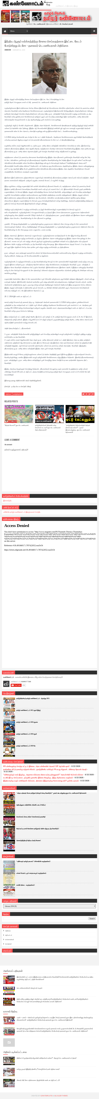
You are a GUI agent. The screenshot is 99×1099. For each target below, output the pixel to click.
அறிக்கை (8, 394)
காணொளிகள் (9, 939)
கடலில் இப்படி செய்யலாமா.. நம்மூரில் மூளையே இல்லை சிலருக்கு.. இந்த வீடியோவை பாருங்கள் (38, 777)
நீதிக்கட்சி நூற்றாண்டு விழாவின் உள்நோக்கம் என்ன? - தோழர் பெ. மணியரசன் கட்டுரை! (46, 1058)
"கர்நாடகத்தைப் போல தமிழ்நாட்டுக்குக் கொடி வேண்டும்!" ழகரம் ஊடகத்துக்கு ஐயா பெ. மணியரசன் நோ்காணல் (51, 793)
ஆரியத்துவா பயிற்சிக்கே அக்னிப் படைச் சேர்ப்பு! (31, 805)
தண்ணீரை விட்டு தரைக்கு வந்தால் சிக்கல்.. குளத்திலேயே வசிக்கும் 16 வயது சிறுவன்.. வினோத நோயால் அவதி (45, 769)
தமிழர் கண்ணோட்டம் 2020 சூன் (26, 734)
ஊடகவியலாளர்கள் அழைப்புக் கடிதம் (29, 988)
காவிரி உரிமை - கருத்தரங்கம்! (25, 885)
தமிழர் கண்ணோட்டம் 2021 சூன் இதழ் (28, 710)
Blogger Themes (61, 1096)
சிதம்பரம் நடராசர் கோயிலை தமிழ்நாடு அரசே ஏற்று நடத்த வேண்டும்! (37, 829)
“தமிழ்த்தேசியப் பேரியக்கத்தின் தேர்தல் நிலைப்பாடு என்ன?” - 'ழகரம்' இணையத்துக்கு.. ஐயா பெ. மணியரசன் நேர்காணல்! (78, 428)
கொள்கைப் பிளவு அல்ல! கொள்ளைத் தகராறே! (31, 817)
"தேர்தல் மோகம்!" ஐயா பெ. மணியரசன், (17, 425)
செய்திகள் (8, 944)
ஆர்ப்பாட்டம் (8, 935)
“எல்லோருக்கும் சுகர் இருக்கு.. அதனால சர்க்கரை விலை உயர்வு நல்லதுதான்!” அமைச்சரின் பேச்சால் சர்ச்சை (43, 774)
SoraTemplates (46, 1096)
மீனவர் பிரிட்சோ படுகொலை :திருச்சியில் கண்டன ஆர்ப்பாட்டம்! (38, 1080)
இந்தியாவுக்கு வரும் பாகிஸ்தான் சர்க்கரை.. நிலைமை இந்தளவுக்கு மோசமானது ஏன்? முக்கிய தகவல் (41, 780)
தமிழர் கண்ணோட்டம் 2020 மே (26, 746)
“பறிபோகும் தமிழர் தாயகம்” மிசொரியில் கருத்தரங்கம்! (33, 861)
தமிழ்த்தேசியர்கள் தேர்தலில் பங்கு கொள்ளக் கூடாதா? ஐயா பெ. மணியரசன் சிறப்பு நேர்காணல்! (48, 427)
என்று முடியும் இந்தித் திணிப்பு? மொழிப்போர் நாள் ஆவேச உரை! (38, 1069)
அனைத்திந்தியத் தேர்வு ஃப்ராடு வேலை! (28, 840)
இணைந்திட (7, 500)
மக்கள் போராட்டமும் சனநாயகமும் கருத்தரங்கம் (31, 873)
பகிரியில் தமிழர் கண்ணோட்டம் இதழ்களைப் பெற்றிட (22, 511)
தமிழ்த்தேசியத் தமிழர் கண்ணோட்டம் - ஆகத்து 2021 (33, 698)
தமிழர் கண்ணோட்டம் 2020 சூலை (27, 722)
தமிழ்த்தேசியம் (17, 394)
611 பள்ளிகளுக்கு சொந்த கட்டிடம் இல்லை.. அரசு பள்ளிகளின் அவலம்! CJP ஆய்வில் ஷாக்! (36, 766)
